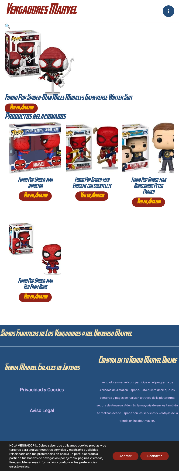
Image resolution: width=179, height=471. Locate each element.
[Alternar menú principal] (168, 11)
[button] (89, 26)
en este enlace (19, 466)
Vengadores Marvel (40, 11)
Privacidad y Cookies (42, 389)
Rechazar (154, 456)
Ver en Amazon (21, 108)
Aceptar (125, 456)
